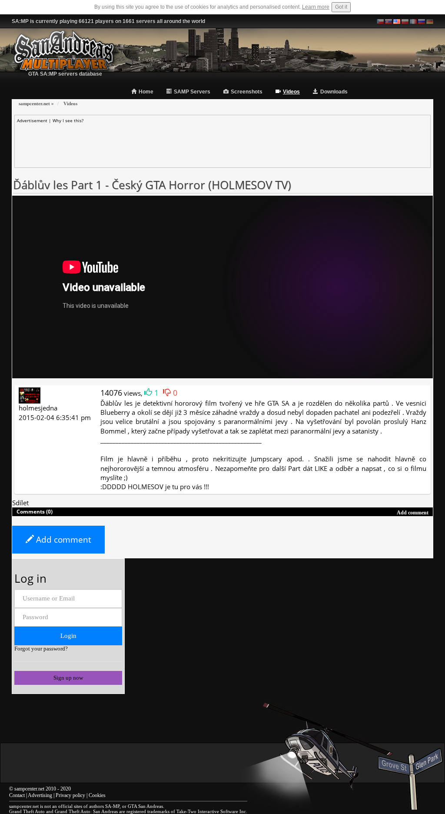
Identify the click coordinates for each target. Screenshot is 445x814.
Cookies (97, 795)
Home (146, 92)
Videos (291, 92)
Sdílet (20, 502)
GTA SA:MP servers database (65, 74)
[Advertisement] (222, 143)
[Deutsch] (429, 21)
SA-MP (112, 806)
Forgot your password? (41, 648)
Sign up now (68, 677)
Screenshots (246, 92)
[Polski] (405, 21)
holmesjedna (38, 408)
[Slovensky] (388, 21)
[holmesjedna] (29, 394)
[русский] (421, 21)
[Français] (413, 21)
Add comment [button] (412, 513)
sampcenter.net (29, 789)
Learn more (315, 7)
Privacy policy (70, 795)
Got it (341, 7)
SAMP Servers (192, 92)
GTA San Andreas (145, 806)
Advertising (40, 795)
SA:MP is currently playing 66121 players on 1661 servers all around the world (108, 21)
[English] (396, 21)
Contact (17, 795)
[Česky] (380, 21)
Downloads (334, 92)
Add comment (62, 539)
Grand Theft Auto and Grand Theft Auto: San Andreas (63, 811)
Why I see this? (68, 120)
